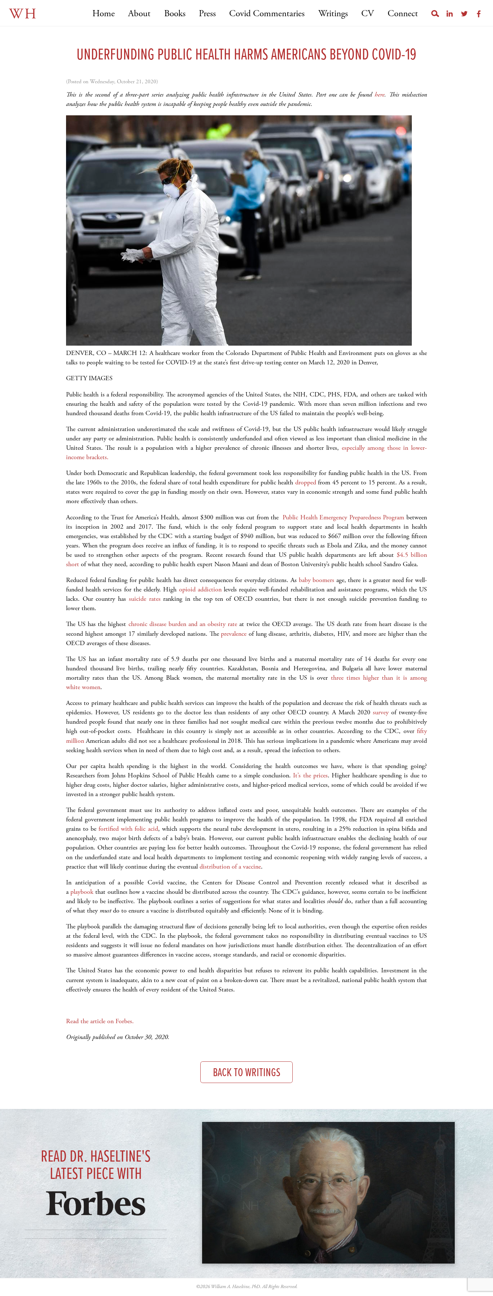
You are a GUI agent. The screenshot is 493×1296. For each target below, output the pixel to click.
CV (367, 13)
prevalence (233, 634)
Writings (333, 13)
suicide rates (143, 599)
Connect (403, 13)
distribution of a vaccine (229, 866)
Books (174, 13)
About (139, 13)
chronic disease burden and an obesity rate (181, 624)
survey (379, 712)
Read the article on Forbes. (101, 1021)
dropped (304, 482)
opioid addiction (198, 589)
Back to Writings (246, 1073)
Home (103, 13)
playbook (81, 892)
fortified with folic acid (127, 829)
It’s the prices (309, 775)
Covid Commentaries (267, 13)
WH (23, 14)
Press (207, 13)
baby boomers (315, 580)
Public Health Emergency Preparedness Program (343, 517)
